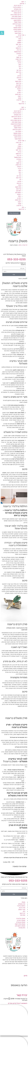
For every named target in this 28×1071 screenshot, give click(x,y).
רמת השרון (18, 94)
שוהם (19, 98)
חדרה (19, 63)
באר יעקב (18, 44)
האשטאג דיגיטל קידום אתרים (17, 1003)
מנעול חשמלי (17, 22)
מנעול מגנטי (18, 33)
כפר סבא (18, 72)
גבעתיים (19, 53)
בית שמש (18, 48)
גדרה (19, 55)
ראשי (22, 1)
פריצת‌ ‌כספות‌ (17, 13)
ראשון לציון (18, 87)
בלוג (23, 102)
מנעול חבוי (18, 26)
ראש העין (18, 85)
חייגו (25, 976)
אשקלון (19, 42)
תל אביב (18, 100)
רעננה (19, 96)
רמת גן (19, 92)
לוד (20, 74)
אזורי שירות (21, 35)
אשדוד (19, 40)
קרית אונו (18, 83)
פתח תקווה (18, 81)
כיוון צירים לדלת (17, 24)
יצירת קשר (21, 103)
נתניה (19, 79)
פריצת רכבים (17, 5)
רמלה (19, 90)
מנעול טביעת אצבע (16, 18)
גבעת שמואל (17, 51)
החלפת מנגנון (17, 20)
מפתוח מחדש (17, 29)
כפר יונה (19, 70)
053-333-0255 (16, 259)
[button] (14, 105)
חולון (20, 64)
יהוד (20, 68)
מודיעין (19, 76)
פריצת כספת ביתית (16, 14)
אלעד (19, 39)
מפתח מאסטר (17, 27)
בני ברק (19, 50)
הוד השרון (18, 59)
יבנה (20, 66)
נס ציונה (19, 77)
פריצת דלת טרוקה (16, 11)
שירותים (22, 3)
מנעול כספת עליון (16, 16)
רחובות (19, 89)
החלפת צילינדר (17, 7)
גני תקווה (18, 57)
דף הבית (25, 245)
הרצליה (19, 61)
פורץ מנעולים (17, 9)
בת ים (19, 46)
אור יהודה (18, 37)
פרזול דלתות (17, 31)
